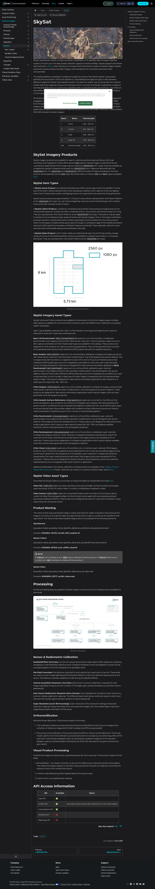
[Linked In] (131, 884)
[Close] (109, 91)
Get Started (14, 873)
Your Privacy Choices (48, 884)
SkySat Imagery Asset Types (138, 18)
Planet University (107, 870)
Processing (131, 27)
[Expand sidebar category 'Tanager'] (28, 65)
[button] (17, 49)
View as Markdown (59, 15)
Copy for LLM (41, 15)
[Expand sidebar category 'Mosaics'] (28, 30)
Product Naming (135, 24)
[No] (121, 826)
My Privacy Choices (70, 103)
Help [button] (69, 4)
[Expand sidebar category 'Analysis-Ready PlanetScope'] (28, 26)
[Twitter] (128, 884)
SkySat (42, 836)
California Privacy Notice (30, 884)
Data (54, 4)
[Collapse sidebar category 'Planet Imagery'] (28, 21)
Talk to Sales (15, 870)
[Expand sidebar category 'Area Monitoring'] (28, 17)
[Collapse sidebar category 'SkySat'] (28, 46)
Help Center (105, 876)
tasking (50, 66)
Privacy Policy (15, 884)
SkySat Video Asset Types (138, 21)
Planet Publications (108, 873)
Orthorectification (135, 35)
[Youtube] (144, 884)
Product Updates (62, 873)
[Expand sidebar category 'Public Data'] (28, 80)
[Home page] (35, 10)
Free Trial (143, 4)
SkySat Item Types (135, 14)
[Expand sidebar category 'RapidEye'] (28, 42)
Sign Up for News (62, 870)
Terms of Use (66, 884)
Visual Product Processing (138, 38)
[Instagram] (137, 884)
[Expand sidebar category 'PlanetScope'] (28, 38)
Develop (45, 4)
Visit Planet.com (16, 867)
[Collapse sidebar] (16, 856)
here (35, 177)
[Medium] (141, 884)
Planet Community (108, 867)
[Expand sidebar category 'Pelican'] (28, 34)
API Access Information (135, 41)
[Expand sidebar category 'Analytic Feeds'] (28, 13)
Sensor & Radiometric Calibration (136, 31)
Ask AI (109, 3)
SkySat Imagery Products (136, 11)
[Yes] (116, 826)
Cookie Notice (77, 884)
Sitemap (87, 884)
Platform (35, 4)
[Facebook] (134, 884)
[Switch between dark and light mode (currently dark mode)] (151, 3)
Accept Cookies (85, 103)
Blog (57, 867)
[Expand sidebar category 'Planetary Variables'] (28, 76)
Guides (61, 4)
